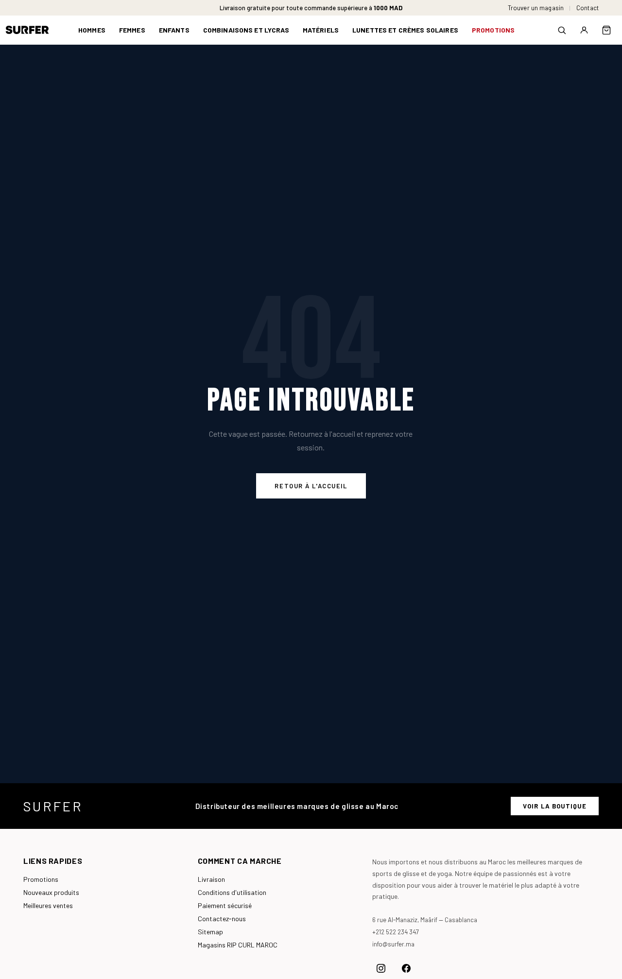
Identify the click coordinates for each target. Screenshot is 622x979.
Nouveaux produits (51, 892)
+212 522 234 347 (395, 932)
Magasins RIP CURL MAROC (237, 945)
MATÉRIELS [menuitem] (321, 30)
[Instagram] (381, 968)
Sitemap (210, 931)
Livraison (211, 879)
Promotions (40, 879)
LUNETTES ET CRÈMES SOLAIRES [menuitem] (405, 30)
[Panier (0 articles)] (606, 30)
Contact (587, 8)
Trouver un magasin (536, 8)
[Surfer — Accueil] (34, 30)
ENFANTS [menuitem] (174, 30)
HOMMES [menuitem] (91, 30)
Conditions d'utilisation (232, 892)
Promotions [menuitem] (493, 30)
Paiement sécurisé (225, 905)
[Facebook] (406, 968)
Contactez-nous (222, 918)
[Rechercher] (561, 30)
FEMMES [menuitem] (132, 30)
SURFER (53, 806)
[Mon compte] (584, 30)
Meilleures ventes (48, 905)
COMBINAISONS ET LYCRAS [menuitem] (246, 30)
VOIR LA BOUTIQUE (555, 806)
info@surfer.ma (393, 944)
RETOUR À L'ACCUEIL (311, 486)
